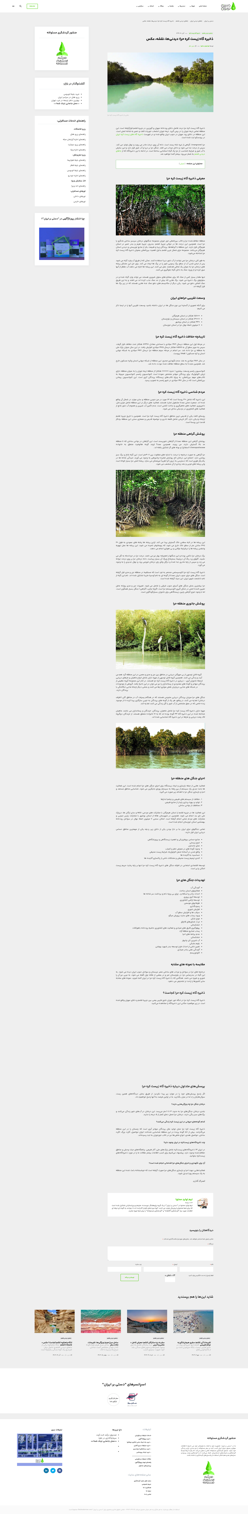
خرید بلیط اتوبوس (71, 94)
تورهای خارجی (79, 201)
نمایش (182, 163)
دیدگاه (210, 1244)
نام (211, 1264)
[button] (20, 6)
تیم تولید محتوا (184, 1199)
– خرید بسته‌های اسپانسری (142, 1449)
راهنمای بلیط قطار (78, 165)
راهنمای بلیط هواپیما (76, 160)
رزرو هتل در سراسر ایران (68, 97)
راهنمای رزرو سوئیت (77, 144)
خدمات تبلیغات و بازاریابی (143, 1435)
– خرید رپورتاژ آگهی (144, 1439)
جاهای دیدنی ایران (196, 21)
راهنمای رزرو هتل (78, 134)
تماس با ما (147, 1494)
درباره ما (148, 1491)
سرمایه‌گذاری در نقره (108, 1438)
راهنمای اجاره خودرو (77, 175)
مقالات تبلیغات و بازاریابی (143, 1459)
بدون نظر (192, 46)
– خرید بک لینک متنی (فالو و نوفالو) (139, 1442)
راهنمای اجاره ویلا (78, 150)
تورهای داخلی (79, 196)
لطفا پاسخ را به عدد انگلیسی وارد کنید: (200, 1275)
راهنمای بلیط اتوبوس (76, 170)
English (32, 6)
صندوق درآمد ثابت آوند (106, 1435)
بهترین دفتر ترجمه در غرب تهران (65, 100)
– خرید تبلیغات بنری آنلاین (142, 1446)
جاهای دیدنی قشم (182, 21)
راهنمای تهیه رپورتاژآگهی (143, 1462)
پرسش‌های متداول (145, 1466)
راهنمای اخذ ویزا (78, 186)
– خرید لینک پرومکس (143, 1452)
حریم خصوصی (146, 1484)
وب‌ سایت (138, 1264)
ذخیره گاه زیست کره (194, 33)
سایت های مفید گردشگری (142, 1481)
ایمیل (174, 1264)
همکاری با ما (147, 1488)
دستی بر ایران (208, 21)
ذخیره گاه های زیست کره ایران (129, 134)
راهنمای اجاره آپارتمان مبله (74, 139)
